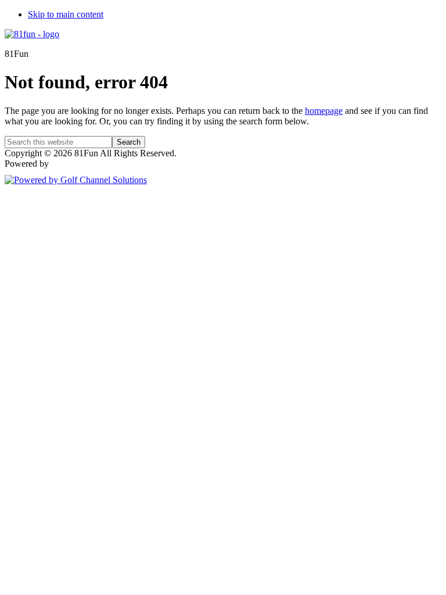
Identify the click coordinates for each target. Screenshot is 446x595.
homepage (324, 111)
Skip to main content (65, 14)
